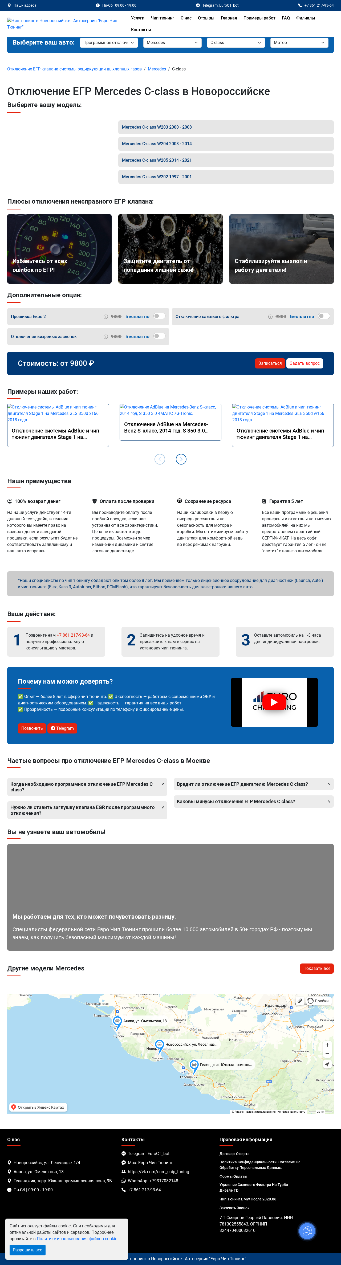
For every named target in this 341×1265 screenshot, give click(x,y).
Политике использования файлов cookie (77, 1238)
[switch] (159, 316)
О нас (186, 18)
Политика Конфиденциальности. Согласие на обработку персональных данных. (260, 1165)
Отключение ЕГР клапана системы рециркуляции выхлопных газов (74, 69)
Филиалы (305, 18)
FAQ (286, 18)
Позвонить (32, 728)
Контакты (141, 29)
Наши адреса (25, 5)
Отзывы (206, 18)
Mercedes (157, 69)
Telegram (64, 728)
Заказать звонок (235, 1208)
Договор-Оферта (235, 1154)
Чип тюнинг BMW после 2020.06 (248, 1199)
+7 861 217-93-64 (73, 635)
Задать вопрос (305, 363)
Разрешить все (27, 1250)
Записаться (270, 363)
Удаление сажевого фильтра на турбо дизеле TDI (254, 1187)
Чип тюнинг (162, 18)
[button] (181, 459)
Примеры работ (259, 18)
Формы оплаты (233, 1176)
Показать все (316, 968)
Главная (229, 18)
